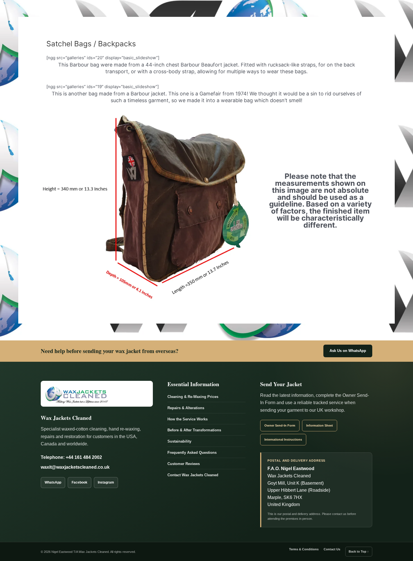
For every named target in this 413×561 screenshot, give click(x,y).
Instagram (106, 482)
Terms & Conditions (304, 549)
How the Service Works (187, 419)
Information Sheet (319, 425)
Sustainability (179, 441)
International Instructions (283, 439)
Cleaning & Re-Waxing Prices (192, 397)
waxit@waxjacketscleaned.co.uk (75, 467)
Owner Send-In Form (279, 425)
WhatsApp (53, 482)
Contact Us (332, 549)
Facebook (79, 482)
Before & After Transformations (194, 430)
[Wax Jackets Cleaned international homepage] (97, 394)
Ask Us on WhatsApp (348, 351)
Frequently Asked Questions (192, 452)
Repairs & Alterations (185, 408)
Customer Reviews (183, 464)
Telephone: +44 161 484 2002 (71, 457)
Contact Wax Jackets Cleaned (192, 475)
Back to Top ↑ (359, 551)
